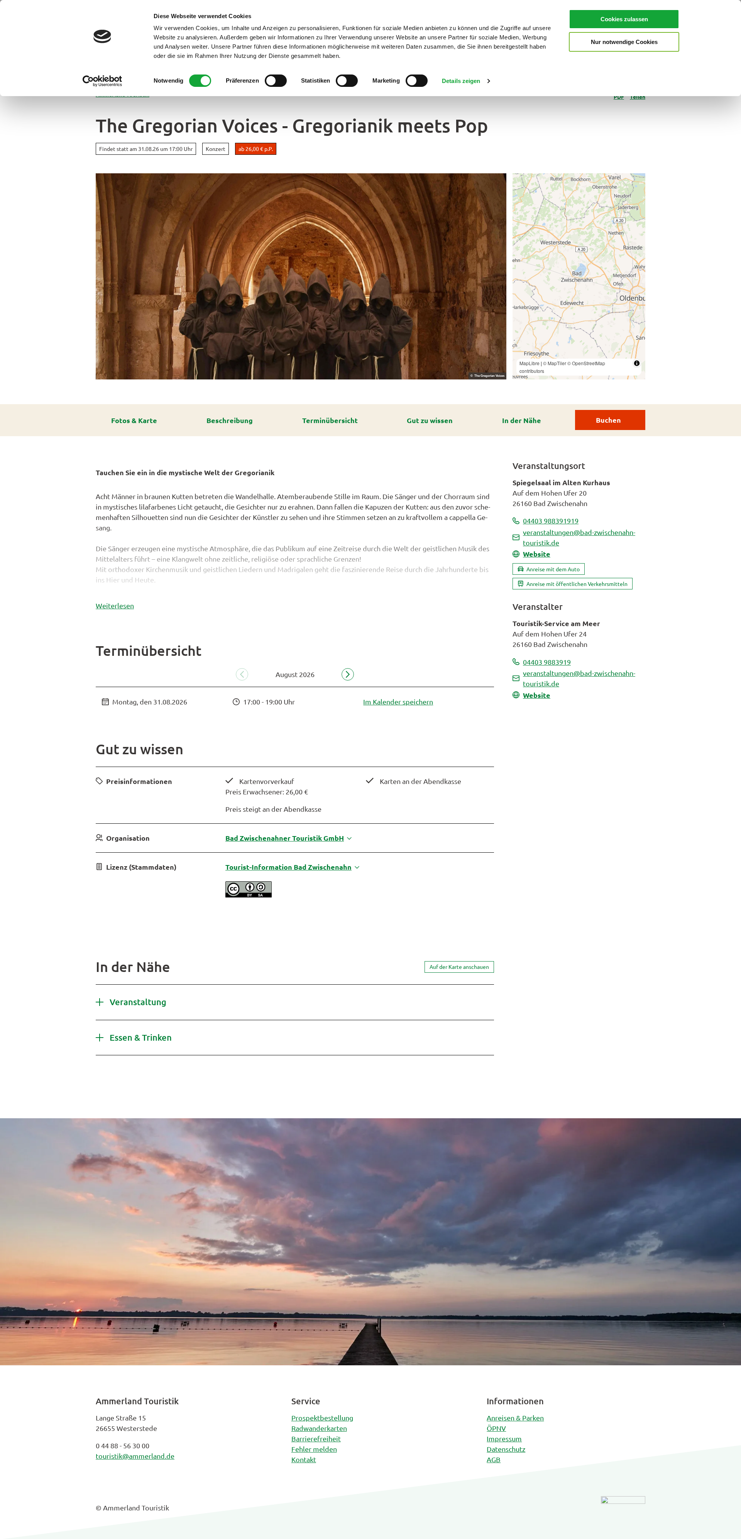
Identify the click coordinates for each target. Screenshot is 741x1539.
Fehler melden (314, 1449)
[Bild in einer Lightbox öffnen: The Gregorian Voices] (301, 276)
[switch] (276, 80)
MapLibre (529, 363)
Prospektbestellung (322, 1418)
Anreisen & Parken (515, 1418)
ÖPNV (496, 1428)
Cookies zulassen (624, 19)
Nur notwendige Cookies (624, 42)
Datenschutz (506, 1449)
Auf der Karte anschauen (459, 966)
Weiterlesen (115, 605)
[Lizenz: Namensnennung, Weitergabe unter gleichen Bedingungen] (248, 895)
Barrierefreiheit (316, 1438)
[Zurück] (242, 674)
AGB (494, 1459)
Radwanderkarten (319, 1428)
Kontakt (303, 1459)
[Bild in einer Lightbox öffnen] (623, 1513)
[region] (579, 276)
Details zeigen (461, 81)
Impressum (504, 1438)
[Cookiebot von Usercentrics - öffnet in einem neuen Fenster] (102, 81)
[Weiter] (348, 674)
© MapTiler (554, 363)
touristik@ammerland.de (135, 1456)
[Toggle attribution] (636, 363)
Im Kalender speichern (398, 702)
